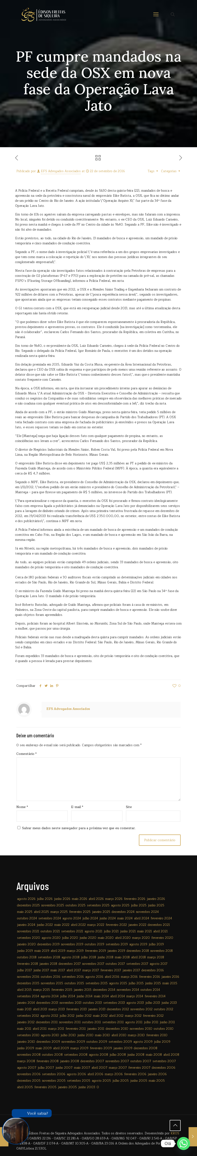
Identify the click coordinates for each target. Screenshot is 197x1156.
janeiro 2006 (157, 1074)
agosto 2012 (49, 1015)
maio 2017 (57, 970)
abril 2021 (160, 931)
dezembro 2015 (28, 983)
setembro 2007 (164, 1061)
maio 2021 (144, 931)
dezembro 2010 (117, 1028)
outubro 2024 (27, 918)
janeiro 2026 (156, 899)
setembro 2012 (28, 1015)
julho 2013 (152, 1002)
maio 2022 (61, 925)
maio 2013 (24, 1009)
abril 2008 (171, 1054)
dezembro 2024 (123, 912)
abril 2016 (112, 976)
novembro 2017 (93, 963)
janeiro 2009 (122, 1048)
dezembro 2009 (48, 1041)
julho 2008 (118, 1054)
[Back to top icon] (175, 1125)
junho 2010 (85, 1035)
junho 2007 (64, 1067)
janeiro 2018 (48, 963)
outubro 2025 (76, 905)
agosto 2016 (94, 976)
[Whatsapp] (183, 1143)
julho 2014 (67, 996)
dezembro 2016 (153, 970)
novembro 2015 (52, 983)
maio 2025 (24, 912)
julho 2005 (120, 1080)
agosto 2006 (76, 1074)
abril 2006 (95, 1074)
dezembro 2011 (47, 1022)
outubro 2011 (91, 1022)
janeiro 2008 (69, 1061)
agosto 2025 (120, 905)
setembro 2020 (28, 938)
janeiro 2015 (83, 989)
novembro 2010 (141, 1028)
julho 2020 (70, 938)
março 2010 (136, 1035)
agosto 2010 (50, 1035)
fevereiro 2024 (161, 918)
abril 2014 (117, 996)
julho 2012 (67, 1015)
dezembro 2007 (92, 1061)
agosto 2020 (51, 938)
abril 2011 (40, 1028)
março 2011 (56, 1028)
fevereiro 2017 (110, 970)
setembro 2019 (117, 944)
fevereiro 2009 (101, 1048)
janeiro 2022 (137, 925)
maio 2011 (24, 1028)
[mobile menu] (156, 14)
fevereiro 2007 (139, 1067)
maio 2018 (122, 957)
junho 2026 (62, 899)
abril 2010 (118, 1035)
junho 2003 (86, 1087)
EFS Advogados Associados (61, 171)
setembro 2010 (28, 1035)
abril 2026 (96, 899)
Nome (22, 807)
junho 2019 (25, 951)
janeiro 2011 (95, 1028)
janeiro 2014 (26, 1002)
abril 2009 (61, 1048)
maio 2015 (169, 983)
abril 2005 (25, 1087)
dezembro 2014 (104, 989)
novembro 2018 (161, 951)
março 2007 (118, 1067)
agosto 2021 (93, 931)
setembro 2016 (73, 976)
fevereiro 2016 (149, 976)
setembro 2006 (53, 1074)
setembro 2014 (28, 996)
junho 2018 (105, 957)
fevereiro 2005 (45, 1087)
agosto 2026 (26, 899)
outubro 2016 (50, 976)
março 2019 (75, 951)
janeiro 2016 (170, 976)
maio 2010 (102, 1035)
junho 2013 (169, 1002)
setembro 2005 (78, 1080)
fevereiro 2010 (156, 1035)
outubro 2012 (163, 1009)
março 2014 (134, 996)
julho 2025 (139, 905)
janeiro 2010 (26, 1041)
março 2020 (141, 938)
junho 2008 (135, 1054)
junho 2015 (153, 983)
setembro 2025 (98, 905)
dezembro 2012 (118, 1009)
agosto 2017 (158, 963)
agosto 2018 (71, 957)
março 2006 (114, 1074)
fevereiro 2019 (95, 951)
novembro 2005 (54, 1080)
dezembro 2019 (48, 944)
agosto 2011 (133, 1022)
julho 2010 (68, 1035)
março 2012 (133, 1015)
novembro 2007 (117, 1061)
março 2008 (26, 1061)
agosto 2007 (26, 1067)
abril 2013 (40, 1009)
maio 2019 (41, 951)
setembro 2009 (120, 1041)
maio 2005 (157, 1080)
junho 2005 (138, 1080)
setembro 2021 (72, 931)
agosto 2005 (101, 1080)
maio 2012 (100, 1015)
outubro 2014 (150, 989)
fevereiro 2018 (27, 963)
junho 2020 (88, 938)
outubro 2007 (140, 1061)
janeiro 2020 (26, 944)
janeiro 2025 (101, 912)
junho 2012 (84, 1015)
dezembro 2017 (70, 963)
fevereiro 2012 (153, 1015)
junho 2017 (41, 970)
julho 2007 (46, 1067)
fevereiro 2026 (134, 899)
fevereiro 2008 (48, 1061)
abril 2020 (123, 938)
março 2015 (41, 989)
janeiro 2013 (96, 1009)
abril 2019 (58, 951)
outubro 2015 (74, 983)
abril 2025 (41, 912)
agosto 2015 (118, 983)
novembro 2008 (29, 1054)
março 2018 (155, 957)
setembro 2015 (97, 983)
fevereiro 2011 (76, 1028)
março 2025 (59, 912)
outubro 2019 (94, 944)
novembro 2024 (147, 912)
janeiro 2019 (116, 951)
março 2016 (129, 976)
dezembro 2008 (145, 1048)
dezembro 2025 (28, 905)
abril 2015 (24, 989)
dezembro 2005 (29, 1080)
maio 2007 (82, 1067)
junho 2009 (25, 1048)
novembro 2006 (29, 1074)
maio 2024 (125, 918)
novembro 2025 (52, 905)
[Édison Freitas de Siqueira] (43, 14)
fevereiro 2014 (155, 996)
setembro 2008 (75, 1054)
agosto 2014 (50, 996)
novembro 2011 (70, 1022)
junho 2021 (128, 931)
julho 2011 (151, 1022)
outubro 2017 (115, 963)
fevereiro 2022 (116, 925)
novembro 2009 (73, 1041)
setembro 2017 (137, 963)
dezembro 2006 (163, 1067)
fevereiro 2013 (76, 1009)
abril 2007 (99, 1067)
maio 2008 (154, 1054)
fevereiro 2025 (80, 912)
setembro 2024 (49, 918)
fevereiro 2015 (61, 989)
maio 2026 (79, 899)
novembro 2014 (128, 989)
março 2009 (79, 1048)
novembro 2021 (28, 931)
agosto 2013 (135, 1002)
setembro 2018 (49, 957)
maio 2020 (106, 938)
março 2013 (57, 1009)
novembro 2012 (141, 1009)
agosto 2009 (143, 1041)
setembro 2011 (113, 1022)
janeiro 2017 (131, 970)
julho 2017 (24, 970)
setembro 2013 (114, 1002)
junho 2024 (107, 918)
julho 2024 (90, 918)
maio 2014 (101, 996)
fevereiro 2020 (162, 938)
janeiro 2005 (67, 1087)
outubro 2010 (163, 1028)
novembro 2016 (28, 976)
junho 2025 (156, 905)
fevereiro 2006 (135, 1074)
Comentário (26, 754)
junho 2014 (84, 996)
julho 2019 (156, 944)
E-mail (77, 807)
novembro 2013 (70, 1002)
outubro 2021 (50, 931)
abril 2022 (78, 925)
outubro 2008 (52, 1054)
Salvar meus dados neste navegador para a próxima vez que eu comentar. (78, 828)
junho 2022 (45, 925)
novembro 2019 (72, 944)
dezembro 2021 (159, 925)
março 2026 (114, 899)
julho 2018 (88, 957)
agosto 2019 (138, 944)
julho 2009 (162, 1041)
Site (129, 807)
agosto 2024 (71, 918)
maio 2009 (44, 1048)
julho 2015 (136, 983)
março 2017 (90, 970)
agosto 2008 (98, 1054)
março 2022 (95, 925)
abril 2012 (116, 1015)
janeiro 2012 (26, 1022)
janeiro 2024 (26, 925)
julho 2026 (45, 899)
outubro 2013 (92, 1002)
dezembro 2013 (47, 1002)
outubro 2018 (27, 957)
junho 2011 (167, 1022)
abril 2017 (74, 970)
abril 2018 (138, 957)
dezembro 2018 (138, 951)
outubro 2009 (96, 1041)
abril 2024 (141, 918)
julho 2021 (111, 931)
